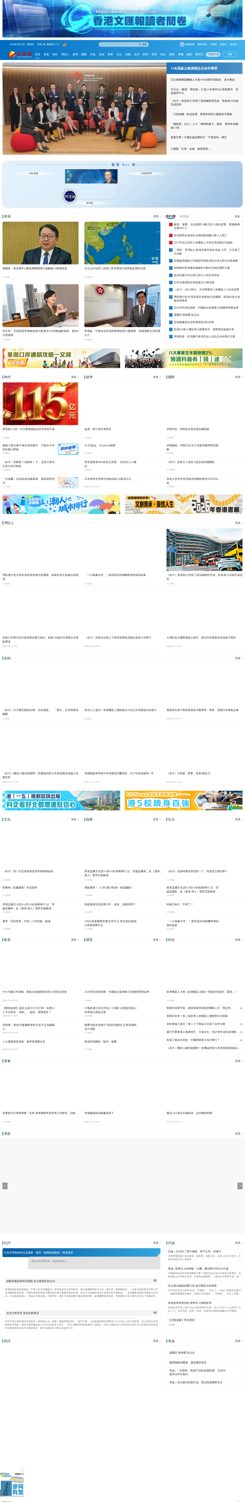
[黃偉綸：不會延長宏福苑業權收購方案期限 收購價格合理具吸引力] (122, 299)
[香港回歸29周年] (32, 1179)
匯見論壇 (27, 196)
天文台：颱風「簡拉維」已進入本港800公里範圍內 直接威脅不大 (204, 91)
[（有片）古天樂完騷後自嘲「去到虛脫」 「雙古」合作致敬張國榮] (40, 678)
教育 (145, 54)
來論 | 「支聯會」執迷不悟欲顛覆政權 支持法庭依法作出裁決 (197, 1366)
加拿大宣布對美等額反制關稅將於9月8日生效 (192, 474)
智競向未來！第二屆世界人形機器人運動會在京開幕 (197, 1009)
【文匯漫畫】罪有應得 (181, 1313)
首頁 (37, 54)
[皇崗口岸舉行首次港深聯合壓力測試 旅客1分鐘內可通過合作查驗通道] (40, 605)
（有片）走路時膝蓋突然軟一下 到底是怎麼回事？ (197, 864)
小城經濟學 (217, 196)
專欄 (180, 54)
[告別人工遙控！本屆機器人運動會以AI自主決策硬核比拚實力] (122, 678)
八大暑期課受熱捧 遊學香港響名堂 (23, 1035)
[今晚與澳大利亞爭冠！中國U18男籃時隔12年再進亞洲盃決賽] (150, 1005)
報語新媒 (122, 196)
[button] (5, 1179)
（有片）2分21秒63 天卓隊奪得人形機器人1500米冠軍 (206, 283)
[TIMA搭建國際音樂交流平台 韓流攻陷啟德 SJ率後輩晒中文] (150, 918)
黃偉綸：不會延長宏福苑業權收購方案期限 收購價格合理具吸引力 (122, 326)
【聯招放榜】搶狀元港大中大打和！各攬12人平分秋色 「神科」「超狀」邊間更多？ (28, 1003)
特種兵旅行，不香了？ (179, 897)
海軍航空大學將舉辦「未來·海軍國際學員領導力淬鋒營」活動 (38, 1106)
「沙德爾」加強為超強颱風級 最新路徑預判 (28, 474)
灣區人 (65, 54)
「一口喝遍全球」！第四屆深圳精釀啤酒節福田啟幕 (115, 568)
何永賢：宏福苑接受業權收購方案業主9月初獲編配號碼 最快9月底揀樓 (40, 326)
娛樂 (128, 54)
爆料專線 (202, 44)
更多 (155, 209)
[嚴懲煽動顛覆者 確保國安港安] (233, 1356)
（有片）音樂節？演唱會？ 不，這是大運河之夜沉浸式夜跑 (28, 457)
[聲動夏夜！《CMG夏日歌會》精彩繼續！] (150, 885)
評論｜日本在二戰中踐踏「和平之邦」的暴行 (194, 1245)
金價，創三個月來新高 (97, 422)
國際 (84, 54)
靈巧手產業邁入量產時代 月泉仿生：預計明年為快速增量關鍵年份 (202, 1025)
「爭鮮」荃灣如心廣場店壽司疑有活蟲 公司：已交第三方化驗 (207, 245)
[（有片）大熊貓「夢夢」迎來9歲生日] (204, 741)
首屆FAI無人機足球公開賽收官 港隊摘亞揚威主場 (204, 322)
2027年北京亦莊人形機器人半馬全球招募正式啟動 (203, 236)
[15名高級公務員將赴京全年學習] (84, 108)
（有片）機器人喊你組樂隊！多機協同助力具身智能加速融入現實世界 (40, 768)
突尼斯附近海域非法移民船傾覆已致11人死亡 (200, 228)
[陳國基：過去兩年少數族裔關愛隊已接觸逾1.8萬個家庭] (40, 236)
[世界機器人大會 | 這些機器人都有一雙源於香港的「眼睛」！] (204, 960)
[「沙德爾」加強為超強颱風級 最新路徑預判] (68, 476)
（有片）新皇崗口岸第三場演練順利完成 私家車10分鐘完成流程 (204, 102)
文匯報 (213, 44)
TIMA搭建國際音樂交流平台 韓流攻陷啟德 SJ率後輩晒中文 (110, 916)
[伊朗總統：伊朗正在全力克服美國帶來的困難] (232, 442)
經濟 (75, 54)
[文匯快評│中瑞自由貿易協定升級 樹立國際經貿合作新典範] (40, 1361)
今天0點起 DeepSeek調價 (99, 438)
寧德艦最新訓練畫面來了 (99, 1106)
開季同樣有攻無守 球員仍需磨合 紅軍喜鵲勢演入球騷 (110, 1020)
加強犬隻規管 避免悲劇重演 (22, 1306)
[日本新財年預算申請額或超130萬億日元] (150, 476)
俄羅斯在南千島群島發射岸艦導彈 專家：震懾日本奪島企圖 (202, 703)
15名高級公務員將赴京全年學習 (194, 68)
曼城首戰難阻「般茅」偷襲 (100, 1035)
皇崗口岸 (72, 44)
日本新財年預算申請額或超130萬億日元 (107, 472)
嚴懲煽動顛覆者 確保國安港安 (188, 1356)
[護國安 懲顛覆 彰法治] (233, 1346)
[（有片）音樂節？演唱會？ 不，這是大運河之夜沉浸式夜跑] (68, 459)
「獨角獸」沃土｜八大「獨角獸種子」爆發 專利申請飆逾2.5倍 (204, 126)
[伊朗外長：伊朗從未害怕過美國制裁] (204, 397)
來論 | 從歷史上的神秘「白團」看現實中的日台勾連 (198, 1262)
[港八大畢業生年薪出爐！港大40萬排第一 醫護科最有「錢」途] (183, 352)
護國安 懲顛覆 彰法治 (186, 308)
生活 (136, 54)
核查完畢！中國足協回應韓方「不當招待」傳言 (199, 137)
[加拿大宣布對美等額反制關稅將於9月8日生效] (232, 476)
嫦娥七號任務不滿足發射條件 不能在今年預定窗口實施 (28, 440)
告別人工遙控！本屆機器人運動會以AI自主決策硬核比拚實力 (120, 703)
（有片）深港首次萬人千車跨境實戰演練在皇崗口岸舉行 (117, 631)
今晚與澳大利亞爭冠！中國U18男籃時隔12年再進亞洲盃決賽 (110, 1003)
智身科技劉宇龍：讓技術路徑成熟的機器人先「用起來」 (199, 1001)
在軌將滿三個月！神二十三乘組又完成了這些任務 (195, 1017)
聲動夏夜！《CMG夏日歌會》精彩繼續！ (108, 881)
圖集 (189, 54)
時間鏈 (184, 210)
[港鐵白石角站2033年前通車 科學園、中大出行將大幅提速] (74, 1438)
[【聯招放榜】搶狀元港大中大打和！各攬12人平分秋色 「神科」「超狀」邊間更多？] (68, 1005)
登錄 (230, 54)
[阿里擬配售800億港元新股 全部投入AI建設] (150, 459)
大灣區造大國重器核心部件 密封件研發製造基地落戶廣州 (201, 631)
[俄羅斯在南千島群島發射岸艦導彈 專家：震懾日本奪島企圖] (204, 678)
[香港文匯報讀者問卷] (12, 1485)
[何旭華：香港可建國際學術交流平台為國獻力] (68, 1022)
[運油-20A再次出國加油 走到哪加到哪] (204, 1081)
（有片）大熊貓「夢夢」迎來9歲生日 (188, 766)
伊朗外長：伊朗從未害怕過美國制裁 (187, 422)
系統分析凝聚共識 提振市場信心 (48, 1254)
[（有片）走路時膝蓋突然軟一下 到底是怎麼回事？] (204, 839)
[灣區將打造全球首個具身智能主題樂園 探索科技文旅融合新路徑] (40, 543)
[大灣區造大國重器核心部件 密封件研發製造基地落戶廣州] (204, 605)
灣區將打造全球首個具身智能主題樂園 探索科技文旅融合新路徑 (207, 292)
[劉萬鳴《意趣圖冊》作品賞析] (68, 885)
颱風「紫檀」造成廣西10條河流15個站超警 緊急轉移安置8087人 (207, 219)
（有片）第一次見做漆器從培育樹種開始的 (27, 864)
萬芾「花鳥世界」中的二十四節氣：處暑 (26, 914)
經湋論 (169, 196)
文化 (119, 54)
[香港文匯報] (20, 54)
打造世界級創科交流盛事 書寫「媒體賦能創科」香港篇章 (38, 1246)
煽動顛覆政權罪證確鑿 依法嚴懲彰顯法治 (30, 1274)
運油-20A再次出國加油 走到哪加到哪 (189, 1106)
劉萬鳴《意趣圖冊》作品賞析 (19, 881)
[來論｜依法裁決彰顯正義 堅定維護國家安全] (233, 1376)
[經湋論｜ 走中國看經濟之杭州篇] (219, 1438)
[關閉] (22, 1470)
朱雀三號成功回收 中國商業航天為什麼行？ (193, 1033)
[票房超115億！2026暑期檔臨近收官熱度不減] (40, 397)
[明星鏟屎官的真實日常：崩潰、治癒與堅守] (150, 902)
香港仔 (223, 44)
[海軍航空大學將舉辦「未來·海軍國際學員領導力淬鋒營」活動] (40, 1081)
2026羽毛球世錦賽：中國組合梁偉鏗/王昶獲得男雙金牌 (206, 301)
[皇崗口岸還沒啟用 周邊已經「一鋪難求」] (171, 1438)
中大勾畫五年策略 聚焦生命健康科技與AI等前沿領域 (34, 985)
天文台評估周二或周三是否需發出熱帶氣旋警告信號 (115, 261)
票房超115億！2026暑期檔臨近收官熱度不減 (28, 422)
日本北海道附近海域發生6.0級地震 (194, 275)
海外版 (233, 44)
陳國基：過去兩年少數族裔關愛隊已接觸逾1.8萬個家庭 (34, 261)
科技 (163, 54)
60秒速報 (75, 196)
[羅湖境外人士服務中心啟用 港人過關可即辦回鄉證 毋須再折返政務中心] (25, 1438)
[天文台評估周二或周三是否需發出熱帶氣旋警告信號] (122, 236)
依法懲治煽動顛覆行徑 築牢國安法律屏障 (192, 1279)
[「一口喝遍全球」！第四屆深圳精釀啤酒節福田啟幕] (122, 543)
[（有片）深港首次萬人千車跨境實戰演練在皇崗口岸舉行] (122, 605)
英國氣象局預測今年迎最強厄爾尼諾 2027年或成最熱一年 (119, 766)
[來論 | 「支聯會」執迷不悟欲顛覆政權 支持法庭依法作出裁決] (233, 1366)
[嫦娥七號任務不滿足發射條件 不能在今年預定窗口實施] (68, 442)
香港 (46, 54)
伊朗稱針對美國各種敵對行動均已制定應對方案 (202, 261)
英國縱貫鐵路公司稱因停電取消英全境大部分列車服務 (206, 254)
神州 (55, 54)
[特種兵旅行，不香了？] (232, 902)
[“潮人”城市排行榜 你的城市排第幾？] (61, 497)
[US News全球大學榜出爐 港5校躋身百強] (183, 794)
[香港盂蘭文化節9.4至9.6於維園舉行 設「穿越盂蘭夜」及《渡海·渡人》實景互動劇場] (68, 902)
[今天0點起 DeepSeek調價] (150, 442)
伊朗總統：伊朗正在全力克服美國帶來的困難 (192, 440)
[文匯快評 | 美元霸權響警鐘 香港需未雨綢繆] (122, 1361)
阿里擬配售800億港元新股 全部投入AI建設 (110, 457)
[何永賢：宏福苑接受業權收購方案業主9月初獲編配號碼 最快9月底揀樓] (40, 299)
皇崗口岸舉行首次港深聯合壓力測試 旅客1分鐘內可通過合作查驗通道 (40, 633)
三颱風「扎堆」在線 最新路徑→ (191, 148)
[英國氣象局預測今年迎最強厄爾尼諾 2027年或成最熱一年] (122, 741)
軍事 (110, 54)
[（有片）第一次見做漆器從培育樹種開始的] (40, 839)
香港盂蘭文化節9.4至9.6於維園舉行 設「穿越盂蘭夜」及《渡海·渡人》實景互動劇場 (28, 899)
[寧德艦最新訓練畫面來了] (122, 1081)
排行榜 (171, 210)
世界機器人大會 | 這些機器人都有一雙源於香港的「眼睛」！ (202, 985)
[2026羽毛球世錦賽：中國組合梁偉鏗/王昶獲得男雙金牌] (122, 960)
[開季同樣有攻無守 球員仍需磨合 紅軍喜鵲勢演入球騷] (150, 1022)
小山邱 (171, 1318)
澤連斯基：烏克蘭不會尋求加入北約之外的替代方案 (204, 330)
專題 (171, 54)
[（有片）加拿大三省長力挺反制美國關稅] (232, 459)
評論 (93, 54)
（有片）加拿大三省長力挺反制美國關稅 (190, 455)
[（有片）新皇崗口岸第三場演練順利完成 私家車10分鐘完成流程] (204, 543)
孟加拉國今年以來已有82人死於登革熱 (196, 268)
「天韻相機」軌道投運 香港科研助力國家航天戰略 (201, 114)
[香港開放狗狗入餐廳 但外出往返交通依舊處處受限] (123, 1438)
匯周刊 (200, 54)
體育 (154, 54)
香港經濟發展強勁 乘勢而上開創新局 (189, 1296)
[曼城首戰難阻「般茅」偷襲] (150, 1039)
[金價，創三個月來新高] (122, 397)
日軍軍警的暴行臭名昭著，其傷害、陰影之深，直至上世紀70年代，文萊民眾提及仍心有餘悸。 (204, 1251)
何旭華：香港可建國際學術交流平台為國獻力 (28, 1020)
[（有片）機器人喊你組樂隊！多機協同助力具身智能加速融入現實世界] (40, 741)
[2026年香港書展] (183, 497)
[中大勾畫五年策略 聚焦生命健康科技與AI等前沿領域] (40, 960)
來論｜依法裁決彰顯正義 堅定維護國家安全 (196, 1375)
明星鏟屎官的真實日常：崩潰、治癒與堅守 (109, 897)
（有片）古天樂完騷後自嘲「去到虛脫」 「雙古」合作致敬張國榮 (40, 705)
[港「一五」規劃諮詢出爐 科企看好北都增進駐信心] (61, 794)
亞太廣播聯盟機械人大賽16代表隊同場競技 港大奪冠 (203, 79)
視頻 (101, 54)
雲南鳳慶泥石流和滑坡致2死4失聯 (194, 315)
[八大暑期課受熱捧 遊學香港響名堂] (68, 1039)
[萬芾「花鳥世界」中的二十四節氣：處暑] (68, 918)
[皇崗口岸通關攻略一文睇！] (61, 352)
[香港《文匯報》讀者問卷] (122, 18)
